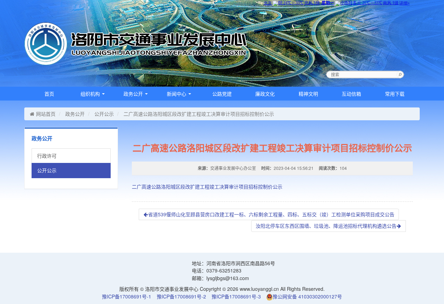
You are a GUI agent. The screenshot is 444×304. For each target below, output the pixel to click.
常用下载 (394, 93)
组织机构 (90, 93)
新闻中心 (177, 93)
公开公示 (104, 113)
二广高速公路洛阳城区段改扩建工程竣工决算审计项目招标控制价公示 (207, 186)
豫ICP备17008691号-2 (181, 296)
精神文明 (308, 93)
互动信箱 (351, 93)
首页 (49, 93)
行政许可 (47, 155)
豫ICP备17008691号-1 (126, 296)
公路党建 (222, 93)
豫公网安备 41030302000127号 (307, 296)
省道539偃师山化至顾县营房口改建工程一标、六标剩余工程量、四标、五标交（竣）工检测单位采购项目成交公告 (271, 214)
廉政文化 (265, 93)
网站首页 (46, 113)
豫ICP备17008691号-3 (236, 296)
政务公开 (133, 93)
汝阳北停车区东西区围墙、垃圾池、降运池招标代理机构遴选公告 (326, 225)
